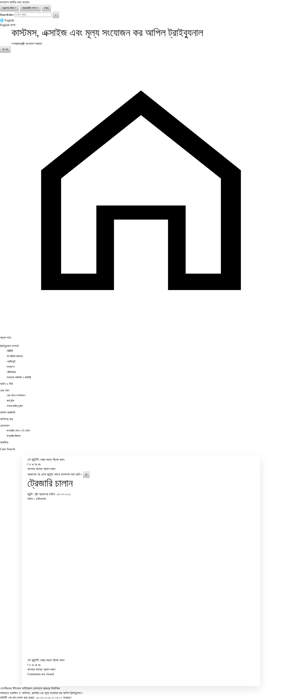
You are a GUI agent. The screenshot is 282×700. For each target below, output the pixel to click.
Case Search (7, 449)
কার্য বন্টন (10, 400)
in (36, 464)
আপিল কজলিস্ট (7, 412)
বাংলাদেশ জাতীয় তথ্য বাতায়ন (14, 2)
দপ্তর (46, 8)
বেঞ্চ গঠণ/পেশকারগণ (16, 395)
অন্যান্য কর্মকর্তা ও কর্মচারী (19, 377)
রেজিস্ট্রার (11, 372)
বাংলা (12, 25)
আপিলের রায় (6, 419)
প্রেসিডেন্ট (11, 361)
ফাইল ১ (31, 499)
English (9, 20)
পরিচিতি (10, 351)
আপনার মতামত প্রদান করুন (41, 469)
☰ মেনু (5, 49)
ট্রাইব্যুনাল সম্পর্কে (9, 346)
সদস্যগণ (11, 366)
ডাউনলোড (41, 499)
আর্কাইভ (4, 442)
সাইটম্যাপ (27, 688)
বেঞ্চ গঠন (4, 390)
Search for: (7, 14)
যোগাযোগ (4, 425)
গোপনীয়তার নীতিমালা (10, 688)
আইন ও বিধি (6, 384)
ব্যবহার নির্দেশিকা (51, 688)
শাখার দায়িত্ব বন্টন (15, 406)
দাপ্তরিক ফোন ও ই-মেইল (18, 430)
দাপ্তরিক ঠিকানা (14, 436)
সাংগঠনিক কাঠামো (15, 356)
